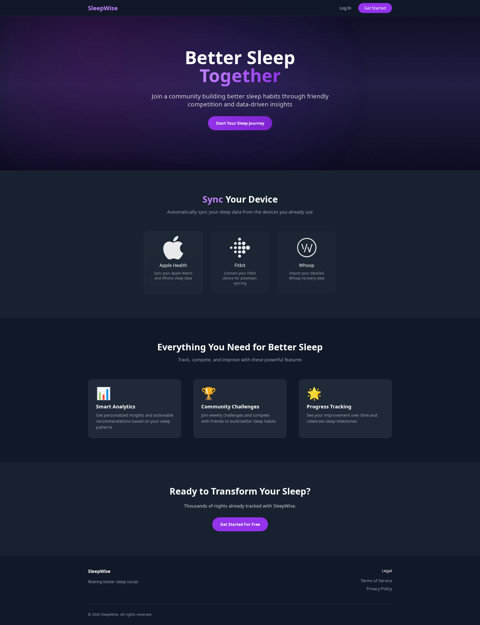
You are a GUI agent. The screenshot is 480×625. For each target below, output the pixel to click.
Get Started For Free (240, 524)
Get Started (375, 8)
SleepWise (103, 8)
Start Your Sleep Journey (240, 123)
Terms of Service (376, 580)
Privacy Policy (379, 588)
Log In (345, 8)
